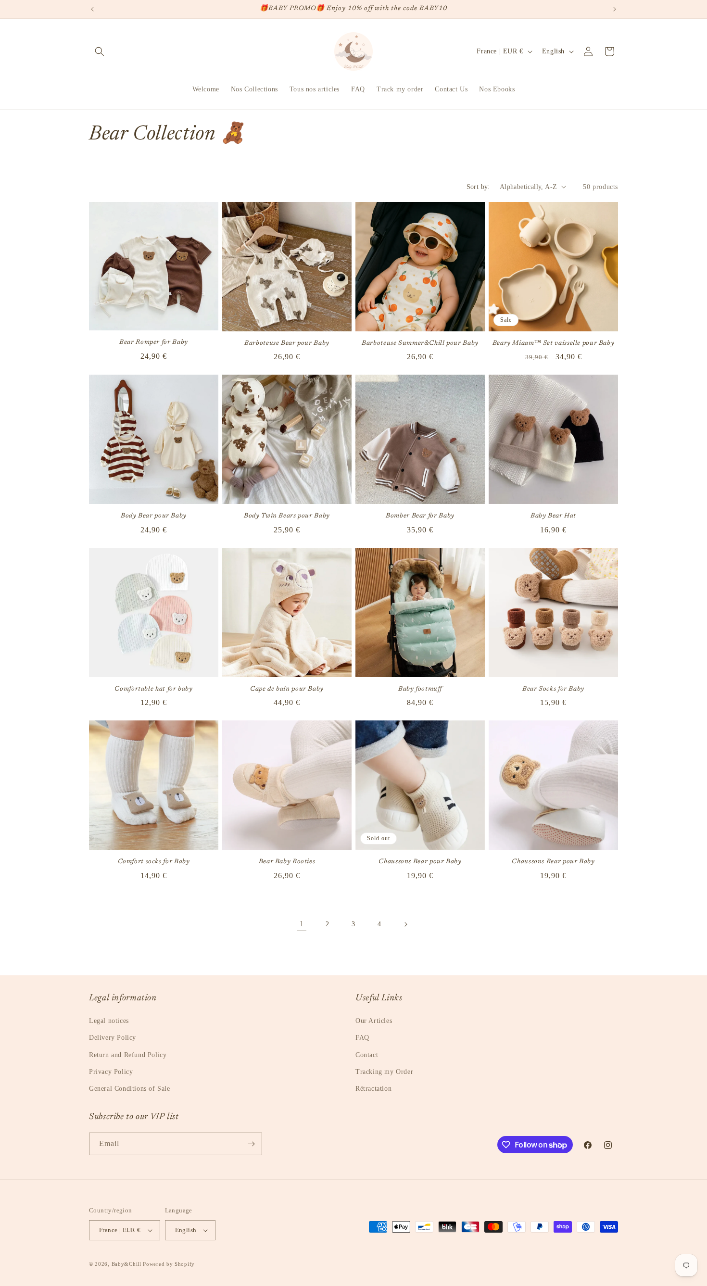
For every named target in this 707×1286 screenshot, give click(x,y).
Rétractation (373, 1088)
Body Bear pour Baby (154, 516)
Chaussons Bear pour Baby (420, 861)
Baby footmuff (420, 689)
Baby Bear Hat (553, 516)
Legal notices (109, 1020)
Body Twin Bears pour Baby (287, 516)
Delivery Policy (112, 1037)
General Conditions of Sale (129, 1088)
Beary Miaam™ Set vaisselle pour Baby (553, 343)
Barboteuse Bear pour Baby (286, 343)
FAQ (362, 1037)
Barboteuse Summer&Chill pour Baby (420, 343)
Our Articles (373, 1020)
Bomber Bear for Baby (420, 516)
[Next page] (405, 924)
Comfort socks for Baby (154, 861)
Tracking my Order (384, 1071)
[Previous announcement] (92, 9)
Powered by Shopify (169, 1264)
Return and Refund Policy (127, 1055)
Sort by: (478, 186)
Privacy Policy (111, 1071)
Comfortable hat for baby (153, 689)
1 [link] (302, 924)
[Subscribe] (251, 1144)
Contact (366, 1055)
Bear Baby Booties (287, 861)
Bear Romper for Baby (153, 342)
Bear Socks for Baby (553, 689)
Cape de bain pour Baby (287, 689)
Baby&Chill (126, 1264)
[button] (99, 51)
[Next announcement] (614, 9)
